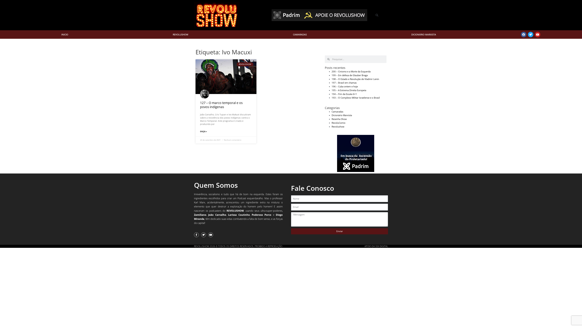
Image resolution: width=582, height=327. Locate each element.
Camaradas (300, 34)
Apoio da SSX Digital (376, 246)
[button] (377, 15)
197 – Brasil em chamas (344, 82)
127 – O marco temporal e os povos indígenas (221, 105)
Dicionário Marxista (423, 34)
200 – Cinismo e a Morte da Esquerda (351, 71)
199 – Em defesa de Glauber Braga (350, 75)
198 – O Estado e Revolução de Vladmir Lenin (355, 79)
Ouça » (203, 131)
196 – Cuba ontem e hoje (345, 86)
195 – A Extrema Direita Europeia (349, 90)
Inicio (64, 34)
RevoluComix (338, 122)
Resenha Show (339, 119)
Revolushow (180, 34)
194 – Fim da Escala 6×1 (344, 94)
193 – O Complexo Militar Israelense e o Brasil (356, 97)
